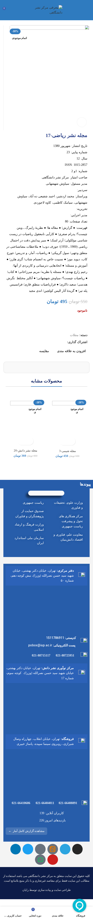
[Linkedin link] (47, 342)
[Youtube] (52, 859)
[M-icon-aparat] (40, 849)
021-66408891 (68, 803)
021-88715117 (41, 655)
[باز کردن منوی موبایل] (88, 10)
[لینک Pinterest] (53, 342)
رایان (25, 890)
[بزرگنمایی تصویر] (81, 122)
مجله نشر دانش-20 (25, 450)
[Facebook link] (63, 342)
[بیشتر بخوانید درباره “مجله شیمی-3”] (71, 441)
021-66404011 (45, 803)
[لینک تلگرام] (42, 342)
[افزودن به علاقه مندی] (63, 441)
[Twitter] (28, 849)
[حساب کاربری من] (14, 10)
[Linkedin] (15, 849)
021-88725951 (65, 655)
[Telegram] (65, 849)
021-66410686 (21, 803)
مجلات (74, 335)
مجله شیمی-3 (67, 451)
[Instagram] (77, 849)
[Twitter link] (58, 342)
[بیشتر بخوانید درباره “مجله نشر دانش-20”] (29, 441)
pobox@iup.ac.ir (40, 645)
